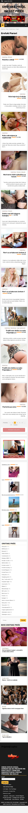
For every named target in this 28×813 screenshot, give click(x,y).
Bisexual (4, 551)
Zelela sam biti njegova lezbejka (11, 215)
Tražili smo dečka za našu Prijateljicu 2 (16, 332)
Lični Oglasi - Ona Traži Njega (9, 789)
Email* (3, 777)
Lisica (7, 525)
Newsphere (15, 804)
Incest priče (4, 584)
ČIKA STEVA (5, 553)
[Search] (26, 25)
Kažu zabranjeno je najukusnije (11, 137)
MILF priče (10, 57)
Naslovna (6, 795)
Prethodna (5, 422)
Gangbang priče (5, 577)
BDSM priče (4, 549)
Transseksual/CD (6, 607)
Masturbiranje (13, 328)
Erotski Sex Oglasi (7, 784)
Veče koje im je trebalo (17, 97)
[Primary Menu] (6, 25)
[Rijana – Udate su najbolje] (14, 666)
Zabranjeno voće (6, 612)
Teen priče (4, 605)
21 (11, 424)
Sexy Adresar (15, 799)
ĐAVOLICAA (5, 563)
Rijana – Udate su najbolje (9, 680)
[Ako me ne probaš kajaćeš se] (14, 502)
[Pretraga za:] (11, 620)
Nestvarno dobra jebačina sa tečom (14, 176)
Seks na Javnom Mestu (7, 600)
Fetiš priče (19, 172)
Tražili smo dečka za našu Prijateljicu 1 (12, 369)
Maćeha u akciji (13, 60)
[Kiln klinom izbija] (14, 517)
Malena (3, 586)
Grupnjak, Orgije (5, 581)
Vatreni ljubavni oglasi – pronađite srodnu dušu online (12, 650)
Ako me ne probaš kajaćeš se (12, 494)
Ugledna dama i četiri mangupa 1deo (13, 708)
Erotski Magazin (5, 570)
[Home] (3, 25)
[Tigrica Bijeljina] (14, 723)
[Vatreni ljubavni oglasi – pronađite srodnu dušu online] (14, 636)
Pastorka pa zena (14, 407)
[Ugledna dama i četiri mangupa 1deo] (14, 695)
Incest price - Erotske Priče (9, 791)
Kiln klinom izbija (9, 510)
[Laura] (14, 487)
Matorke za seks (7, 793)
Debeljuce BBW (5, 558)
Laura (7, 479)
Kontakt (22, 799)
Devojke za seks (5, 560)
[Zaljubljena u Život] (14, 471)
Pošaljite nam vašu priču (18, 797)
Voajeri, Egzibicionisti (21, 328)
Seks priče (23, 172)
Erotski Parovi (5, 57)
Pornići (3, 595)
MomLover (4, 593)
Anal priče (4, 546)
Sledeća (15, 424)
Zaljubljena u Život (10, 464)
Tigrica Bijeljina (6, 737)
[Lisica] (14, 532)
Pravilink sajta (7, 799)
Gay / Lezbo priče (6, 579)
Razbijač (4, 598)
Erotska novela (5, 565)
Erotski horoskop (6, 567)
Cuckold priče (5, 556)
